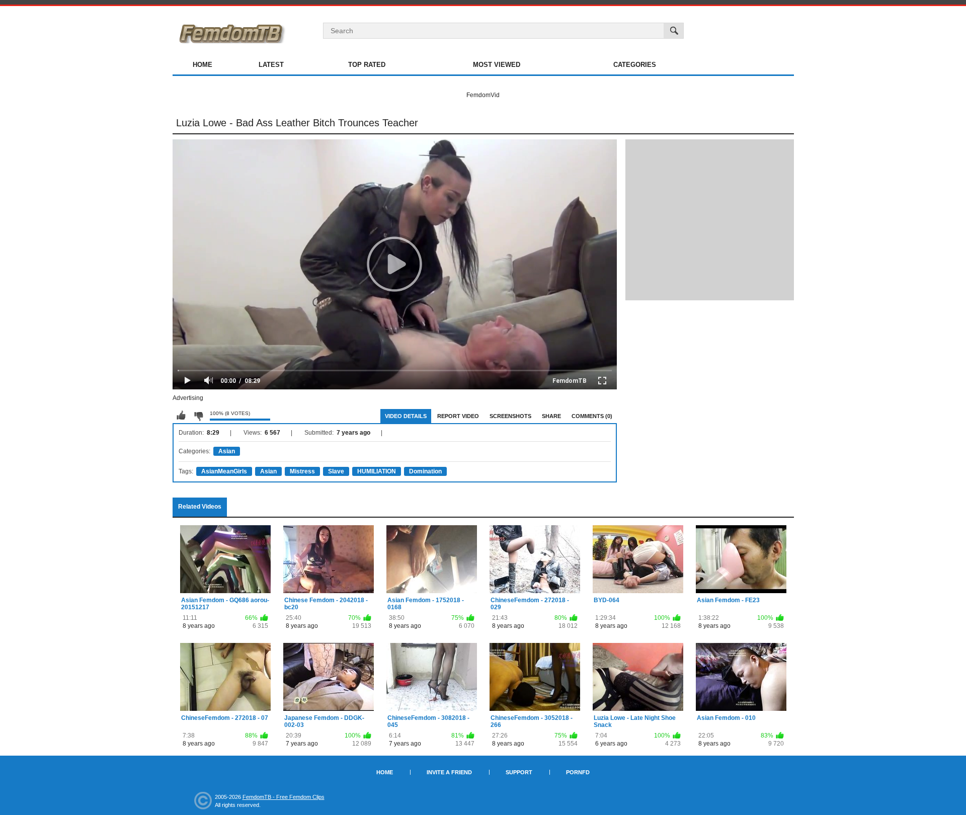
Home (202, 64)
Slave (336, 471)
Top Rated (366, 64)
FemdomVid (483, 95)
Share (551, 416)
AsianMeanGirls (224, 471)
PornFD (578, 772)
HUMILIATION (376, 471)
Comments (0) (592, 416)
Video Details (406, 416)
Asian (226, 451)
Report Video (458, 416)
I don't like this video (198, 415)
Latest (271, 64)
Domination (425, 471)
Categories (634, 64)
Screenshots (510, 416)
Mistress (302, 471)
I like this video (181, 415)
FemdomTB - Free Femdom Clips (284, 797)
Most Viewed (496, 64)
